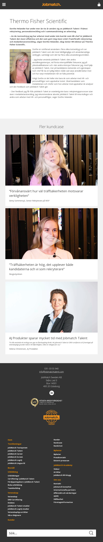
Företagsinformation (63, 502)
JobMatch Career (15, 454)
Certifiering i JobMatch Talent (21, 479)
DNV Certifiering (15, 499)
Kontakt (57, 483)
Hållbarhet (58, 499)
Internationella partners (65, 490)
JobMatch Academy (63, 465)
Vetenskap (13, 492)
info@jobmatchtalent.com (51, 371)
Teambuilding (14, 488)
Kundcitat (58, 446)
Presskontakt (60, 457)
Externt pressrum (61, 460)
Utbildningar (13, 475)
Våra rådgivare (14, 515)
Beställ (11, 468)
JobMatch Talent (15, 451)
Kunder (11, 520)
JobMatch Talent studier (19, 506)
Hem (10, 440)
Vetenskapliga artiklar (18, 512)
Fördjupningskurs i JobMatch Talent (24, 482)
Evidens (11, 503)
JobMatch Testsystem (17, 447)
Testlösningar (14, 444)
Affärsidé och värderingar (65, 493)
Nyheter (58, 450)
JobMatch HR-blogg (62, 475)
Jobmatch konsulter (62, 487)
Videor (57, 469)
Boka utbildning (15, 485)
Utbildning (13, 472)
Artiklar (57, 472)
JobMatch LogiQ (15, 460)
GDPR (56, 496)
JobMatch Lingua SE (16, 463)
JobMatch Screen (15, 457)
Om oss (57, 479)
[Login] (99, 5)
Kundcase (58, 443)
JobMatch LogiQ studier (18, 509)
